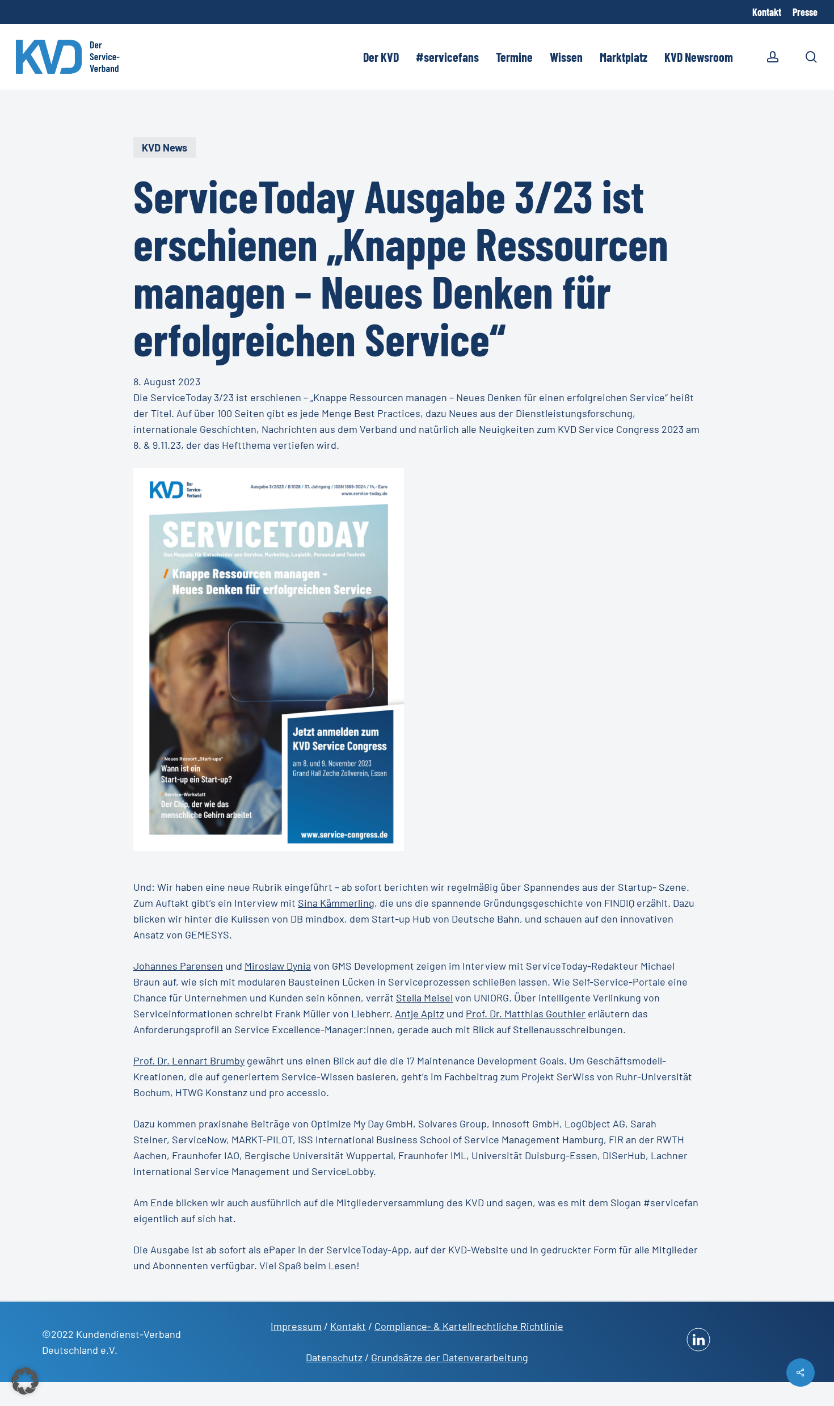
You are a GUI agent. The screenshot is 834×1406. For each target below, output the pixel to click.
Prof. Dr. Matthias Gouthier (526, 1013)
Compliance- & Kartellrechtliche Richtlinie (468, 1326)
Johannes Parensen (178, 965)
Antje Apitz (419, 1013)
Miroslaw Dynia (278, 965)
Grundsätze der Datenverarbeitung (449, 1357)
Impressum (296, 1326)
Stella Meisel (424, 997)
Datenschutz (334, 1357)
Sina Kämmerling (336, 902)
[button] (25, 1381)
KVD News (164, 147)
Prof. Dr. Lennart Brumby (189, 1060)
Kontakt (348, 1326)
